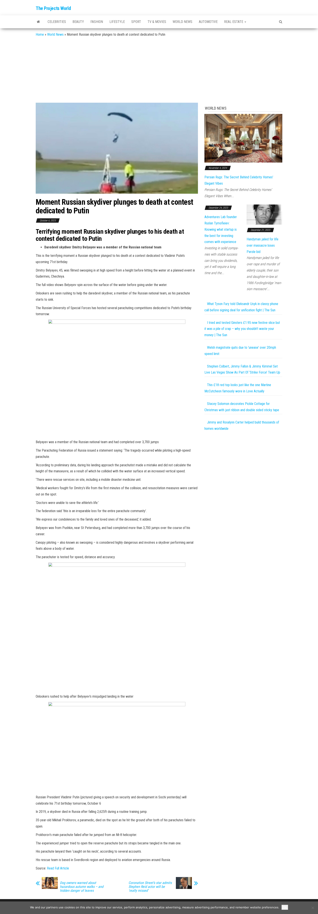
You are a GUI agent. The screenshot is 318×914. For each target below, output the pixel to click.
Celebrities (57, 22)
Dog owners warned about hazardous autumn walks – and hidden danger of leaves (81, 887)
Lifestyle (117, 22)
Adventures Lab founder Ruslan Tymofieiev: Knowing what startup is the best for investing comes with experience (220, 229)
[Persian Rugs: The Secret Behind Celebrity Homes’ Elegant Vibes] (243, 138)
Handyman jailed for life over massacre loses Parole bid (262, 245)
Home (40, 34)
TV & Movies (157, 22)
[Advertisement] (159, 70)
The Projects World (53, 8)
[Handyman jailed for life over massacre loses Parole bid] (264, 214)
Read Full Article (58, 868)
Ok (285, 907)
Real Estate (234, 22)
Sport (136, 22)
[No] (312, 908)
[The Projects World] (38, 21)
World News (182, 22)
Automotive (208, 22)
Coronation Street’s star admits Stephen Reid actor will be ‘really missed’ (150, 887)
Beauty (78, 22)
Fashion (96, 22)
